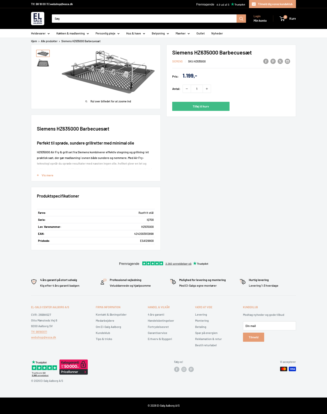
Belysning (158, 33)
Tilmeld (253, 337)
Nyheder (217, 33)
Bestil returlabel (206, 345)
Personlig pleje (105, 33)
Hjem (34, 41)
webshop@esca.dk (43, 337)
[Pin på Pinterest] (273, 61)
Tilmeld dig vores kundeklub (275, 4)
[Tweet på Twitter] (280, 61)
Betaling (200, 326)
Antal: (176, 88)
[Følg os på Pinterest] (191, 369)
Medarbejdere (105, 320)
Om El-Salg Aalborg (108, 326)
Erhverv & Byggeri (160, 339)
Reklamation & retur (208, 339)
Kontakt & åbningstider (111, 314)
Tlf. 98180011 (39, 331)
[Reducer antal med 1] (187, 89)
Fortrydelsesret (158, 326)
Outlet (200, 33)
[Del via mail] (287, 61)
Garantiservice (157, 333)
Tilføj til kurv (201, 106)
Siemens (177, 61)
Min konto (260, 20)
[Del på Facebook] (266, 61)
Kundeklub (103, 333)
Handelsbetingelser (161, 320)
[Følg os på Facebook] (176, 369)
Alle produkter (49, 41)
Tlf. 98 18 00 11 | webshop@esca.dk (52, 4)
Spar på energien (206, 333)
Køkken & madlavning (70, 33)
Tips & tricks (104, 339)
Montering (202, 320)
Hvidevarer (38, 33)
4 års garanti (156, 314)
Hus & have (133, 33)
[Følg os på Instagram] (184, 369)
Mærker (181, 33)
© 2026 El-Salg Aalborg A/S (164, 405)
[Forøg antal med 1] (207, 89)
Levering (201, 314)
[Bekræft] (241, 18)
